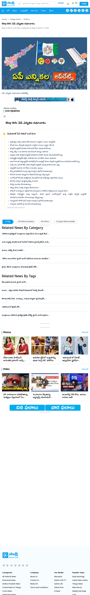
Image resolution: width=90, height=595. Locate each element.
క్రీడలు (51, 11)
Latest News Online (80, 580)
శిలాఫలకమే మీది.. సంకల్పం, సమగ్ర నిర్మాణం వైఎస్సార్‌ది (44, 299)
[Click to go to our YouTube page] (82, 10)
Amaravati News (9, 580)
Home (4, 19)
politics (27, 19)
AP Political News (9, 577)
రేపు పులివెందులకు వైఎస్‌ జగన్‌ (39, 282)
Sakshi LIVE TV (60, 580)
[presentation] (5, 345)
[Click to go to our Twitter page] (75, 10)
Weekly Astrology (79, 591)
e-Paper (57, 591)
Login (84, 4)
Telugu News (77, 584)
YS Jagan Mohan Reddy (65, 222)
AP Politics (45, 222)
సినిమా (43, 11)
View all (85, 332)
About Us (34, 577)
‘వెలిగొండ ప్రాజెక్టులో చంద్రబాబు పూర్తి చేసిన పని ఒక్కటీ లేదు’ (42, 234)
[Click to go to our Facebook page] (67, 10)
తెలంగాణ (34, 11)
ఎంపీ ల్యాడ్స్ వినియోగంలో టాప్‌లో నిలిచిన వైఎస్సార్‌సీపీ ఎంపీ (43, 242)
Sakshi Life (58, 584)
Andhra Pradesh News (11, 584)
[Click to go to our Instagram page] (79, 10)
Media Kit (34, 584)
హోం (8, 11)
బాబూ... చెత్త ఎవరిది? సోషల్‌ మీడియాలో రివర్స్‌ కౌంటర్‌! (45, 290)
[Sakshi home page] (10, 555)
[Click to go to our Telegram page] (23, 565)
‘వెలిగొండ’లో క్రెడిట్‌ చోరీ (43, 307)
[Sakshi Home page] (8, 3)
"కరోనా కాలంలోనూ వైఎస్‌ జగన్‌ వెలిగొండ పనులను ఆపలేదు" (42, 259)
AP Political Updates (26, 222)
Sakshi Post (58, 588)
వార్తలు (14, 11)
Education (58, 577)
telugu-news (15, 19)
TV (76, 3)
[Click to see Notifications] (68, 4)
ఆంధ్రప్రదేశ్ (24, 11)
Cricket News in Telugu (11, 588)
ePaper (61, 3)
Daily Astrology (78, 577)
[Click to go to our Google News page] (86, 10)
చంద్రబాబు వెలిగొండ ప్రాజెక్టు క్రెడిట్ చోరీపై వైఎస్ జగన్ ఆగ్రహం (45, 315)
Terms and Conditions (39, 588)
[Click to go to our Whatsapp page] (71, 10)
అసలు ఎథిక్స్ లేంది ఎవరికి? (44, 250)
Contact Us (34, 580)
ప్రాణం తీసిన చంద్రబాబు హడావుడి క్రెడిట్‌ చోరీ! (44, 267)
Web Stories (77, 588)
